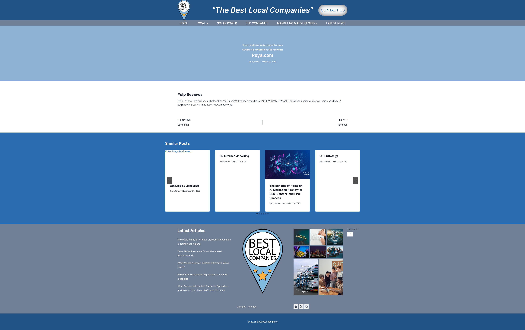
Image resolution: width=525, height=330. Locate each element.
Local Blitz (184, 122)
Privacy (252, 306)
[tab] (257, 214)
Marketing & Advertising (254, 50)
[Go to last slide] (169, 180)
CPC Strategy (329, 156)
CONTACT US (333, 10)
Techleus (342, 122)
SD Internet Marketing (234, 156)
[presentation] (187, 164)
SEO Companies (257, 23)
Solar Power (227, 23)
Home (184, 23)
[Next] (355, 180)
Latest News (335, 23)
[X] (301, 306)
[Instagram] (306, 306)
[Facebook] (296, 306)
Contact (241, 306)
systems (255, 62)
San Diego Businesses (184, 185)
